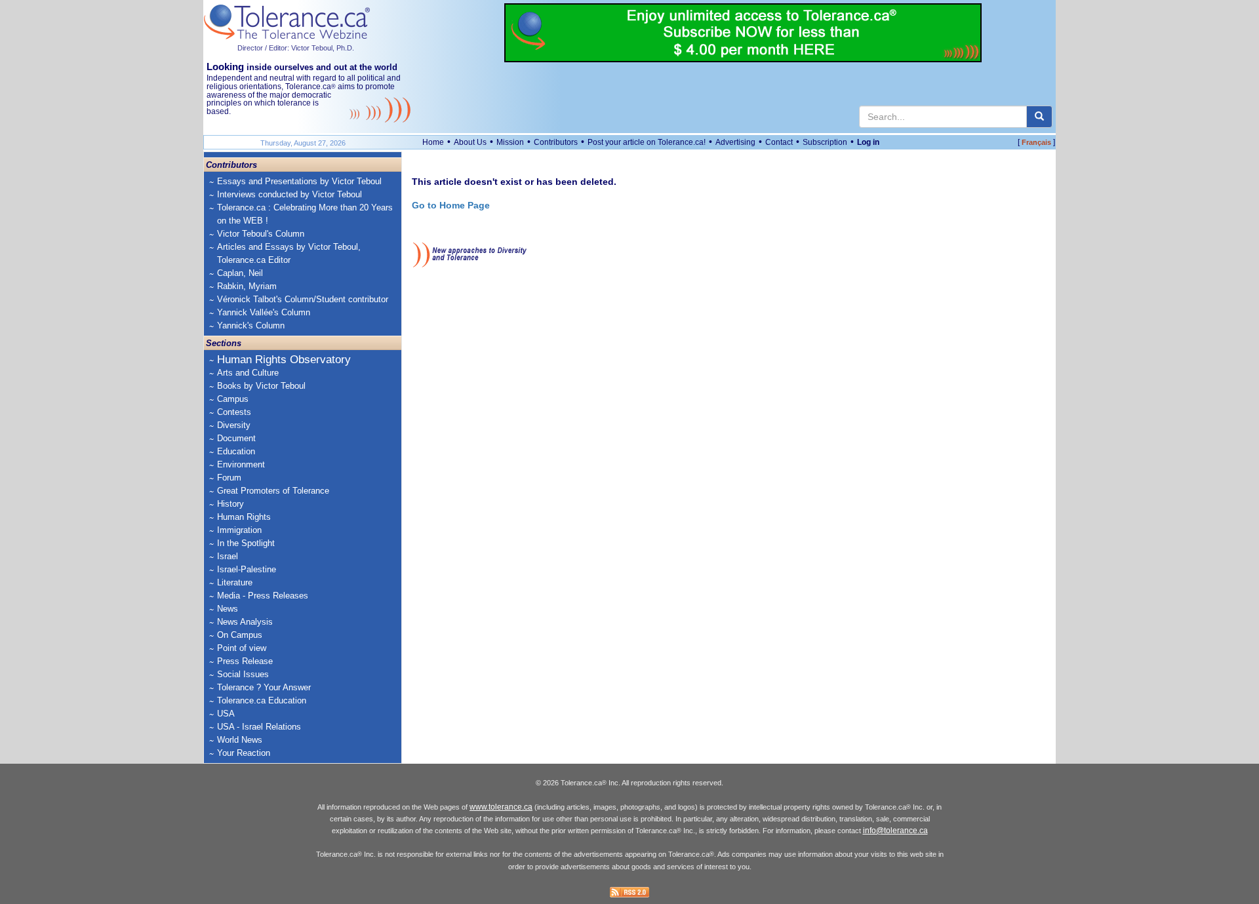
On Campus (239, 635)
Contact (779, 142)
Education (236, 451)
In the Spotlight (246, 543)
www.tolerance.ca (501, 807)
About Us (470, 142)
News (227, 609)
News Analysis (245, 622)
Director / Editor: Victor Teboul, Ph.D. (295, 48)
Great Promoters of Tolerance (273, 491)
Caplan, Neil (240, 273)
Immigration (239, 530)
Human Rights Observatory (284, 359)
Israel (227, 556)
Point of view (241, 648)
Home (433, 142)
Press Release (245, 661)
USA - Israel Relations (259, 727)
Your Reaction (243, 753)
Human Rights (244, 517)
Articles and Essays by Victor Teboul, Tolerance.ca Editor (289, 253)
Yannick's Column (251, 325)
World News (239, 740)
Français (1036, 142)
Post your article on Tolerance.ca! (647, 142)
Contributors (556, 142)
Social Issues (243, 674)
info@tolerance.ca (895, 830)
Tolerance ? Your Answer (264, 687)
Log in (868, 142)
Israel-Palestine (246, 569)
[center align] (1039, 117)
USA (226, 713)
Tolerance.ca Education (261, 700)
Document (236, 438)
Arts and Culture (248, 373)
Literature (234, 582)
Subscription (825, 142)
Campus (233, 399)
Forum (229, 477)
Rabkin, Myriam (247, 286)
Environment (241, 464)
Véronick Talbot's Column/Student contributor (302, 299)
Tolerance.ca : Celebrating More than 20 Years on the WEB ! (305, 214)
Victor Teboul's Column (260, 234)
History (230, 504)
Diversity (233, 425)
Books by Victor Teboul (261, 386)
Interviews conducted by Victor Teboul (289, 194)
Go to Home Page (451, 205)
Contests (234, 412)
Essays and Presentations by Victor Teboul (299, 181)
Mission (510, 142)
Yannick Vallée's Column (263, 312)
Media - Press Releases (262, 595)
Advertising (735, 142)
